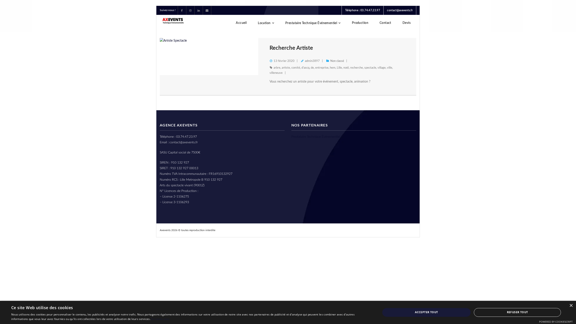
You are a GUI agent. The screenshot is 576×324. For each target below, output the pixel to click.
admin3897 (312, 61)
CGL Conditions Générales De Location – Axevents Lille (332, 230)
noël (346, 67)
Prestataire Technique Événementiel (315, 136)
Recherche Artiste (291, 48)
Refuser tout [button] (517, 312)
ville (389, 67)
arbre (277, 67)
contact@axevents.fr (400, 10)
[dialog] (288, 312)
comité (295, 67)
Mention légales (401, 230)
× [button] (571, 305)
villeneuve (276, 73)
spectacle (370, 67)
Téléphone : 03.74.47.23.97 (362, 10)
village (382, 67)
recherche (356, 67)
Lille (339, 67)
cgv (381, 230)
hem (332, 67)
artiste (286, 67)
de (312, 67)
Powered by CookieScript (556, 321)
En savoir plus (160, 319)
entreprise (321, 67)
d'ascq (305, 67)
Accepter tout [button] (426, 312)
